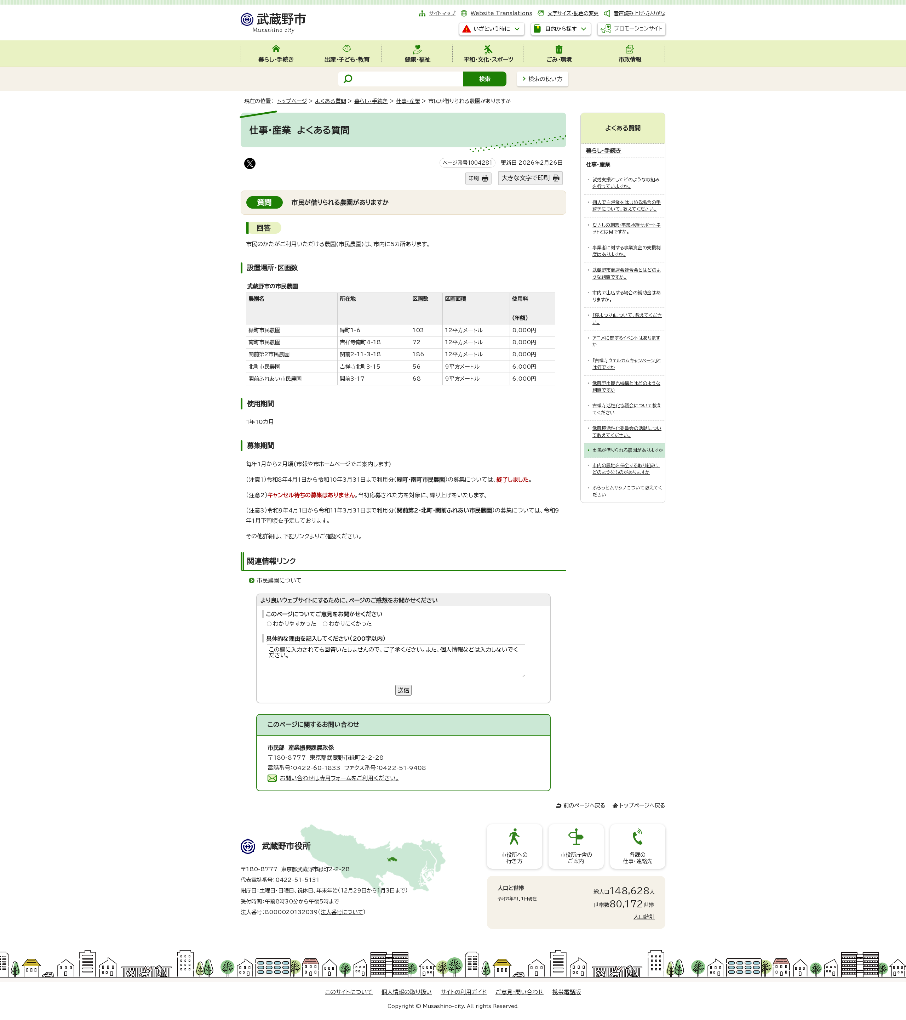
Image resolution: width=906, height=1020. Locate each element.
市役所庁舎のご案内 (576, 858)
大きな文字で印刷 (525, 178)
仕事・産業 (408, 101)
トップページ (292, 101)
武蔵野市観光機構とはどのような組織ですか (626, 386)
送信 (403, 690)
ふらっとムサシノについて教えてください (627, 491)
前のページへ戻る (584, 805)
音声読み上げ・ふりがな (639, 13)
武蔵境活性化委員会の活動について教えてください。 (626, 431)
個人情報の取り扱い (407, 992)
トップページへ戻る (642, 805)
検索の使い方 (545, 79)
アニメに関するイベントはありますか (626, 341)
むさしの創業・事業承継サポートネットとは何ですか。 (626, 228)
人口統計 (644, 916)
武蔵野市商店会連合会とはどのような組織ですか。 (626, 273)
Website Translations (501, 13)
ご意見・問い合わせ (519, 992)
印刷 (473, 178)
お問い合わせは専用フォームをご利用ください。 (339, 778)
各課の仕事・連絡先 (637, 858)
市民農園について (279, 580)
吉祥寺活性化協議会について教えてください (626, 409)
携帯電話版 (566, 992)
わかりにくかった (350, 624)
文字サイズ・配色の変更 (572, 13)
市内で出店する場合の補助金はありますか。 (626, 296)
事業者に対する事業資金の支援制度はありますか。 (626, 251)
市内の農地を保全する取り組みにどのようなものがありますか (626, 469)
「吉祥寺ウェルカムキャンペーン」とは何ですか (626, 364)
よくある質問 (330, 101)
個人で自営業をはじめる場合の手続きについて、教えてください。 (626, 205)
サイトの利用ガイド (464, 992)
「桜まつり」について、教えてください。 (627, 318)
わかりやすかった (294, 624)
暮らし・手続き (371, 101)
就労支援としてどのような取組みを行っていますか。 (626, 183)
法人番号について (342, 912)
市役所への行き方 (514, 858)
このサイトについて (349, 992)
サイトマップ (442, 13)
